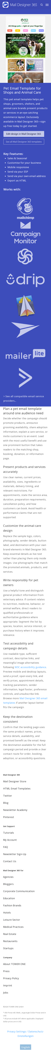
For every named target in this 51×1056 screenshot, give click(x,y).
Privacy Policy (11, 978)
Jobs (5, 992)
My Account (10, 839)
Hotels (7, 912)
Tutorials (8, 832)
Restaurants (10, 941)
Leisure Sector (11, 919)
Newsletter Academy (15, 810)
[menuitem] (25, 1047)
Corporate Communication (19, 891)
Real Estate (9, 934)
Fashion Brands (12, 905)
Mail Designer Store (14, 781)
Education (9, 898)
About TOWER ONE (14, 964)
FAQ (5, 847)
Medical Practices (13, 926)
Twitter (7, 795)
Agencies (8, 876)
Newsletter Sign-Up (14, 854)
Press (6, 971)
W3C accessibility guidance (30, 667)
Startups (8, 948)
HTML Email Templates (16, 788)
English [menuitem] (25, 1047)
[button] (47, 4)
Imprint (7, 985)
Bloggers (8, 884)
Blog (5, 802)
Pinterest (8, 817)
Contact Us (9, 861)
